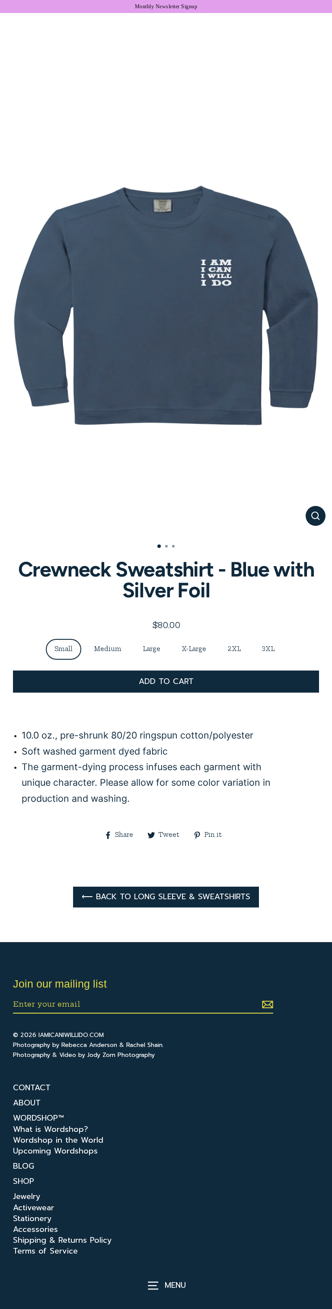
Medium (107, 649)
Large (151, 649)
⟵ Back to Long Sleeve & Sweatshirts (166, 897)
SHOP (23, 1181)
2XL (234, 649)
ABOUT (27, 1103)
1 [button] (159, 546)
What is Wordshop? (50, 1129)
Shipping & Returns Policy (62, 1240)
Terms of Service (45, 1251)
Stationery (32, 1218)
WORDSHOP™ (38, 1118)
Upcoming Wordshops (55, 1151)
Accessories (35, 1229)
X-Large (194, 649)
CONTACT (32, 1087)
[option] (166, 329)
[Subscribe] (266, 1004)
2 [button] (167, 547)
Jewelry (27, 1196)
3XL (268, 649)
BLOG (23, 1166)
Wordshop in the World (58, 1140)
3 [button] (174, 547)
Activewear (33, 1207)
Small (63, 649)
